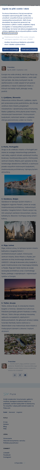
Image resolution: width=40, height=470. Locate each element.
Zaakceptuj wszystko (29, 49)
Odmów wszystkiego (10, 49)
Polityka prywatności (9, 33)
